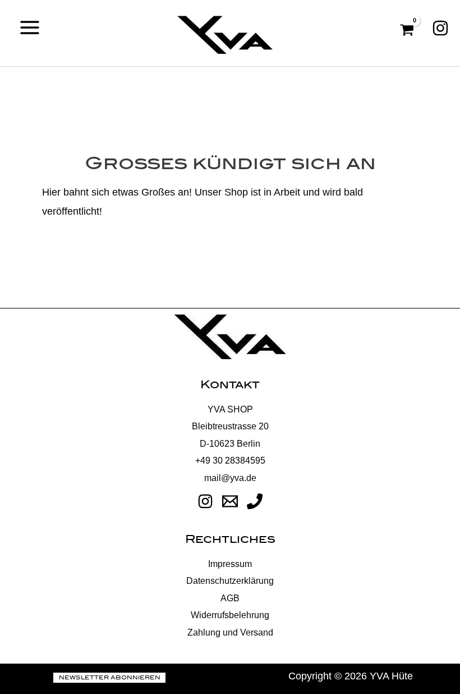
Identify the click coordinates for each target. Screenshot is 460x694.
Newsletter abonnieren (109, 678)
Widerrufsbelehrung (230, 615)
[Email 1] (230, 501)
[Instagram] (440, 28)
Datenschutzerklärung (230, 580)
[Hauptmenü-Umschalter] (29, 27)
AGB (230, 598)
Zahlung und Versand (230, 632)
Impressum (230, 564)
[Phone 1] (255, 501)
